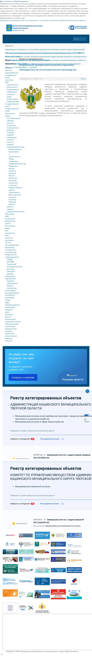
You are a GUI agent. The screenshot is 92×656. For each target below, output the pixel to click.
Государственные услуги (11, 105)
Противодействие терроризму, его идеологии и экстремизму (11, 248)
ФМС (7, 216)
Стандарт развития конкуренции (12, 134)
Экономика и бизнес (10, 114)
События (8, 68)
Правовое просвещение (12, 282)
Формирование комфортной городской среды (13, 93)
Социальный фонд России (10, 219)
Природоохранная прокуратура (11, 306)
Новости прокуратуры (12, 286)
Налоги (8, 223)
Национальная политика (11, 329)
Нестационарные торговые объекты (13, 120)
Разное (8, 300)
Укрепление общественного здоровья (11, 335)
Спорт (7, 77)
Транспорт (9, 80)
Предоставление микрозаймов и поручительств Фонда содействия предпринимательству (17, 156)
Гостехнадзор (10, 290)
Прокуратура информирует (10, 277)
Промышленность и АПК (11, 109)
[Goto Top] (87, 391)
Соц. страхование (10, 231)
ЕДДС (7, 302)
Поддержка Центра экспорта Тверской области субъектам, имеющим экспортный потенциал (13, 175)
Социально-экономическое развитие (13, 127)
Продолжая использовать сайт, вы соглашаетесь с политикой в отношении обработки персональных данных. (43, 20)
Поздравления (10, 75)
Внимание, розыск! (9, 315)
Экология (8, 340)
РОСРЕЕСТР (10, 295)
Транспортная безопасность (12, 85)
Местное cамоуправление (11, 71)
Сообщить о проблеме (23, 377)
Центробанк (9, 297)
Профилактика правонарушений (11, 255)
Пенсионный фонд (10, 227)
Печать (83, 79)
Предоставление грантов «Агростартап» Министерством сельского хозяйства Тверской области (15, 195)
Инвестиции (9, 214)
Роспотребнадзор (11, 293)
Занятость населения (9, 239)
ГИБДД (9, 259)
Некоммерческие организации (11, 325)
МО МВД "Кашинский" (12, 262)
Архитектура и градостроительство (11, 320)
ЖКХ (7, 82)
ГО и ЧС (8, 242)
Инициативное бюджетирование (13, 100)
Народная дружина (11, 272)
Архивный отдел (9, 310)
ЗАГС (7, 235)
